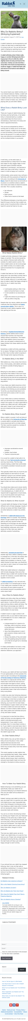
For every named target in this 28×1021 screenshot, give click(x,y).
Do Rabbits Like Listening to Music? (11, 881)
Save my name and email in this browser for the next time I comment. (14, 953)
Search (4, 967)
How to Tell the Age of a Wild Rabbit (12, 981)
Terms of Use (11, 1010)
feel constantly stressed (18, 460)
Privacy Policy (20, 1010)
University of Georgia (20, 419)
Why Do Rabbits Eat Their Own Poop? (12, 891)
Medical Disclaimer (7, 1012)
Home (4, 1010)
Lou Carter (5, 903)
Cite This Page (18, 1013)
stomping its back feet (15, 552)
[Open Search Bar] (20, 4)
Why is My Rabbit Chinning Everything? (13, 884)
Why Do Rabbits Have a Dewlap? (11, 899)
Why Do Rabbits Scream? (8, 887)
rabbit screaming (7, 581)
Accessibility (18, 1012)
